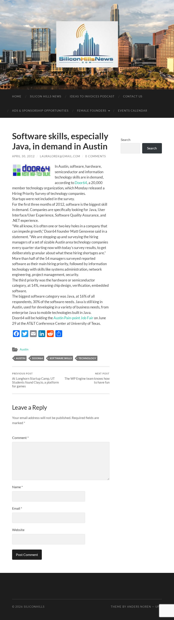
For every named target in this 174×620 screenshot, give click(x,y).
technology (87, 358)
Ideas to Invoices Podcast (92, 96)
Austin (24, 349)
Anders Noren (139, 606)
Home (16, 96)
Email (17, 508)
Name (17, 487)
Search (125, 140)
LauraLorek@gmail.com (60, 156)
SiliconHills (34, 606)
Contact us (132, 96)
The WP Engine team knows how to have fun (87, 378)
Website (18, 530)
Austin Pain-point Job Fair (73, 318)
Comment (20, 438)
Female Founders (91, 110)
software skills (61, 358)
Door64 (81, 182)
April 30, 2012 (23, 156)
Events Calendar (132, 110)
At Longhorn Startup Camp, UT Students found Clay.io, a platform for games (35, 380)
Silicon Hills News (45, 96)
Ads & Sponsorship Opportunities (40, 110)
